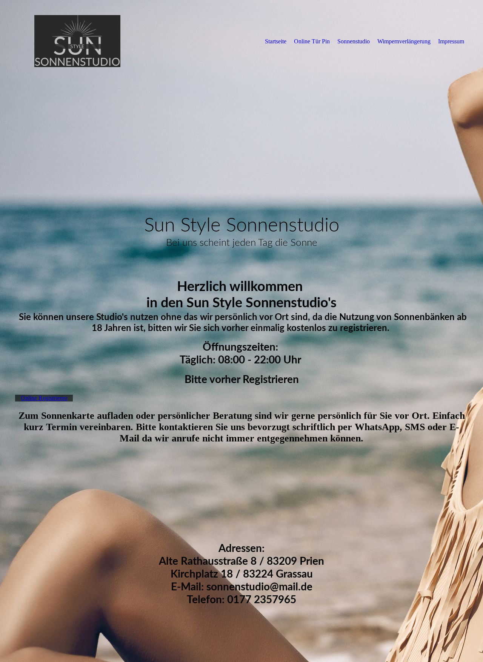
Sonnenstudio (353, 41)
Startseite (275, 41)
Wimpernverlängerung (404, 41)
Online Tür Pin (312, 41)
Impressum (451, 41)
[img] (77, 41)
